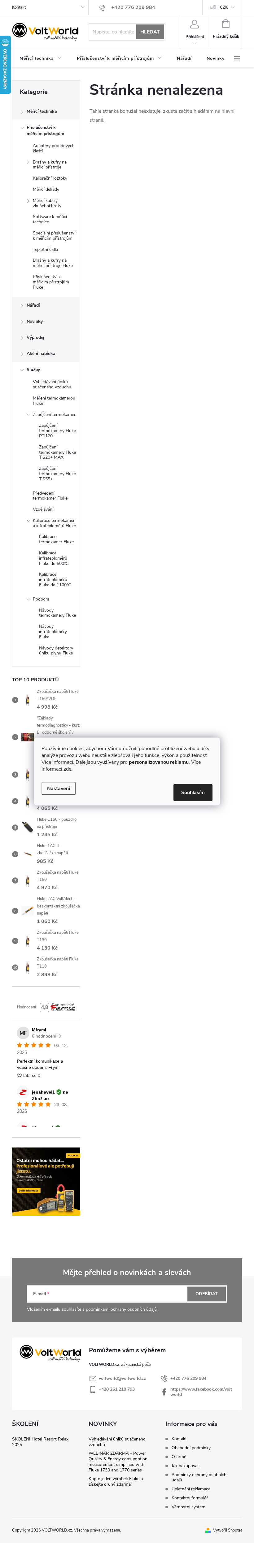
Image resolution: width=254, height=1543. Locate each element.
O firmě (179, 1457)
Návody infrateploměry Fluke (53, 631)
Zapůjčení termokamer (54, 414)
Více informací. (58, 762)
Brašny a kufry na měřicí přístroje (50, 164)
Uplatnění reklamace (191, 1489)
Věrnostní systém (188, 1507)
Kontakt (19, 7)
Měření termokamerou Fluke (54, 400)
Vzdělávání (43, 509)
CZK (224, 7)
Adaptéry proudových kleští (54, 148)
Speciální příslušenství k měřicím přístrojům (54, 235)
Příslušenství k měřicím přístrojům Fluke (51, 282)
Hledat (150, 31)
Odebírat (206, 1294)
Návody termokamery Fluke (57, 613)
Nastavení (58, 788)
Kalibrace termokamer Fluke (56, 539)
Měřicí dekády (46, 189)
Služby (33, 370)
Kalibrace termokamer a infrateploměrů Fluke (54, 523)
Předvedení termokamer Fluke (50, 495)
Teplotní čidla (45, 249)
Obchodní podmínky (191, 1448)
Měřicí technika (42, 111)
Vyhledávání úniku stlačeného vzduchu (52, 384)
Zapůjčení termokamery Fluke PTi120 (57, 430)
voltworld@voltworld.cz (122, 1378)
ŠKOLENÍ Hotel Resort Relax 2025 (40, 1442)
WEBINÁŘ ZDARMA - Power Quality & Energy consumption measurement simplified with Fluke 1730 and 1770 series (118, 1461)
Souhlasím (193, 792)
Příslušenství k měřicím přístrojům (45, 131)
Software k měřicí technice (50, 219)
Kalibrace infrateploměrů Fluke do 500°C (53, 558)
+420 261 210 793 (117, 1389)
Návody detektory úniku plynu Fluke (56, 650)
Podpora (41, 599)
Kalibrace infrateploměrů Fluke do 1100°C (55, 579)
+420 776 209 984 (188, 1378)
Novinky (35, 321)
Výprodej (35, 337)
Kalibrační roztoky (50, 178)
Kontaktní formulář (190, 1498)
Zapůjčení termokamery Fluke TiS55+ (57, 474)
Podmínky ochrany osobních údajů (199, 1477)
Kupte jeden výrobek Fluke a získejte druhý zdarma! (116, 1481)
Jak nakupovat (185, 1466)
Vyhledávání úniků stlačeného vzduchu (117, 1442)
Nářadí (33, 305)
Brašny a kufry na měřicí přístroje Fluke (53, 263)
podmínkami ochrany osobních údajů (121, 1309)
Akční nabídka (41, 353)
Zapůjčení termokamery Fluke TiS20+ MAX (57, 452)
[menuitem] (40, 58)
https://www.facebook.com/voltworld (201, 1391)
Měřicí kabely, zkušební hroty (47, 203)
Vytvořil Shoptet (227, 1530)
